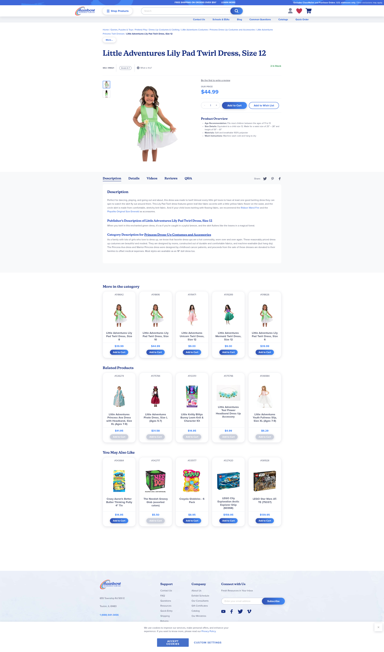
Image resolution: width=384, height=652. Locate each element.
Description (112, 178)
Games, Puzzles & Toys (122, 29)
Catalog (196, 611)
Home (106, 29)
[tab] (109, 40)
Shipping (165, 616)
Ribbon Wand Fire (250, 207)
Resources (165, 605)
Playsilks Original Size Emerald (123, 211)
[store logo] (85, 11)
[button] (290, 10)
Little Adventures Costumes (194, 29)
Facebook (279, 178)
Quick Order (302, 19)
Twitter (265, 178)
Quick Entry (166, 611)
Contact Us (199, 19)
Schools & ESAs (221, 19)
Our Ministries (199, 616)
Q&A (188, 178)
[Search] (236, 11)
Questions (165, 600)
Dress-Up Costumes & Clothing (164, 29)
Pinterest (272, 178)
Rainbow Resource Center (110, 585)
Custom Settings (208, 642)
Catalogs (283, 19)
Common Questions (260, 19)
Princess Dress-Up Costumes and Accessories (232, 29)
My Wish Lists (299, 11)
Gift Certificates (200, 605)
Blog (239, 19)
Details (134, 178)
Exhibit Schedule (200, 595)
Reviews (171, 178)
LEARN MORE (228, 2)
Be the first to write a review (215, 80)
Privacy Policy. (208, 631)
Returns (164, 621)
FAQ (162, 595)
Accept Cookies (172, 642)
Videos (152, 178)
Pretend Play (141, 29)
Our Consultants (200, 600)
